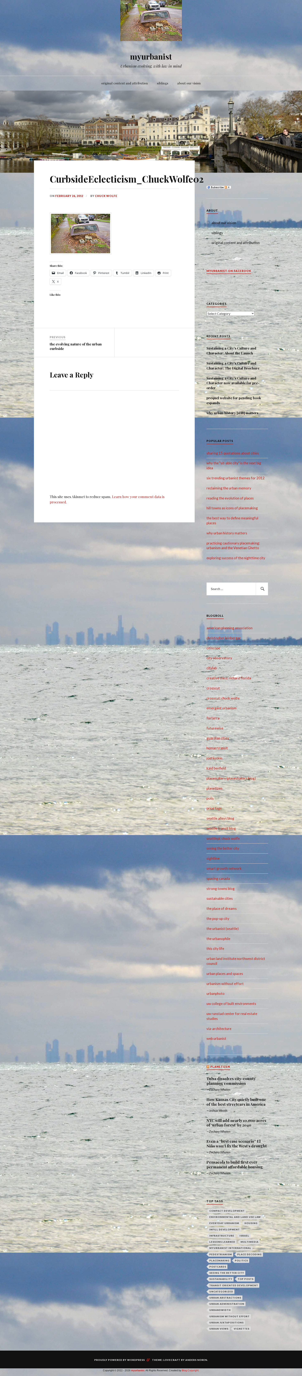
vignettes (241, 1328)
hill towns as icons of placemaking (232, 508)
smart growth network (224, 868)
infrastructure (221, 1235)
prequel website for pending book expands (233, 400)
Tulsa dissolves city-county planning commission (230, 1081)
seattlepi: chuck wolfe (223, 838)
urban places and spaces (224, 973)
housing (251, 1223)
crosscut (213, 688)
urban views (218, 1328)
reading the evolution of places (230, 498)
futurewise (214, 728)
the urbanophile (218, 939)
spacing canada (218, 878)
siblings (162, 83)
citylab (211, 668)
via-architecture (218, 1028)
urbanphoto (215, 993)
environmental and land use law (235, 1217)
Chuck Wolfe (106, 196)
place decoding (249, 1254)
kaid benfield (216, 768)
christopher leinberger (223, 638)
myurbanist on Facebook (228, 271)
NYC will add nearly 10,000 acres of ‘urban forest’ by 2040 (236, 1122)
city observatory (219, 658)
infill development (224, 1229)
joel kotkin (214, 758)
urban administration (226, 1303)
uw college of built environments (231, 1003)
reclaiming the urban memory (228, 488)
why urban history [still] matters (232, 413)
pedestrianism (220, 1254)
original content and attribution (124, 83)
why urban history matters (226, 533)
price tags (214, 808)
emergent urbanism (221, 708)
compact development (227, 1210)
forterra (212, 718)
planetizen (214, 788)
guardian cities (217, 738)
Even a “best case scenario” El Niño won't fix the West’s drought (236, 1143)
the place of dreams (221, 908)
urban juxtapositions (226, 1322)
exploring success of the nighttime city (235, 558)
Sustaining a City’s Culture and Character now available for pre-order (232, 383)
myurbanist (151, 56)
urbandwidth (220, 1310)
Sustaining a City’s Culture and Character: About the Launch (231, 350)
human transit (217, 748)
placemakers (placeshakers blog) (231, 778)
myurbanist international (230, 1248)
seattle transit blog (221, 828)
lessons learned (222, 1241)
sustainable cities (219, 898)
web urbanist (216, 1038)
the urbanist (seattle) (222, 928)
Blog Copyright (190, 1370)
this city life (215, 948)
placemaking (219, 1260)
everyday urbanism (224, 1223)
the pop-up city (217, 918)
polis (210, 798)
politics (241, 1260)
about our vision (189, 83)
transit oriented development (233, 1285)
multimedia (249, 1241)
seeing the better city (222, 848)
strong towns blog (220, 888)
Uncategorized (221, 1291)
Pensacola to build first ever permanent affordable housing (234, 1164)
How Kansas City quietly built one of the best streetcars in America (236, 1102)
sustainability (220, 1279)
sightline (213, 858)
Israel (244, 1235)
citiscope (213, 648)
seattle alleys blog (220, 818)
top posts (246, 1279)
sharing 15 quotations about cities (232, 453)
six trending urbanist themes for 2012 (235, 478)
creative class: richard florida (228, 678)
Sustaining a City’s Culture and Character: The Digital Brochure (232, 365)
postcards (217, 1266)
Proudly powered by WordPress (119, 1359)
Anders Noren (196, 1359)
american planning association (229, 628)
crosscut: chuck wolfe (223, 698)
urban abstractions (225, 1297)
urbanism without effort (225, 983)
